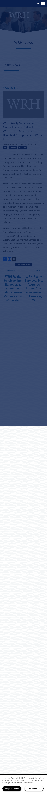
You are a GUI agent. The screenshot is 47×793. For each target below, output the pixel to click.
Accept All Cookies (12, 788)
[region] (23, 783)
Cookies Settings (34, 788)
